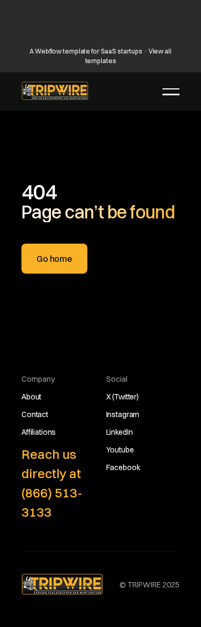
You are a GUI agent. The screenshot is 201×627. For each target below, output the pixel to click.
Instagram (123, 414)
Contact (34, 414)
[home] (54, 90)
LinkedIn (119, 432)
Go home (54, 258)
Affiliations (38, 432)
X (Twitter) (122, 397)
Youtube (120, 450)
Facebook (123, 467)
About (31, 397)
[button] (171, 91)
